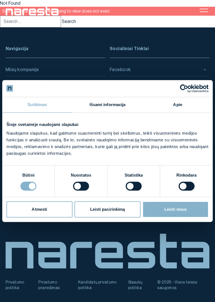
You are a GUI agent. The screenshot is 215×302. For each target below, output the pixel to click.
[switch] (81, 186)
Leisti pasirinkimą (107, 209)
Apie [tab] (177, 104)
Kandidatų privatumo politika (97, 285)
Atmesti (39, 209)
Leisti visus (175, 209)
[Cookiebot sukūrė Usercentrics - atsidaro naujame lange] (184, 88)
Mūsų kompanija (22, 69)
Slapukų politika (135, 285)
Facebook (120, 69)
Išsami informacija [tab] (108, 104)
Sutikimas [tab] (37, 104)
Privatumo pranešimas (49, 285)
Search (69, 21)
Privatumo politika (15, 285)
